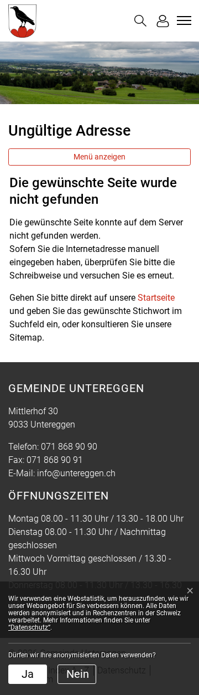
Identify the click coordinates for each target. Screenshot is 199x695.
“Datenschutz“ (29, 627)
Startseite (156, 297)
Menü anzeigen (99, 156)
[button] (140, 20)
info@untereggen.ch (76, 473)
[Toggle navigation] (182, 20)
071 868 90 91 (55, 460)
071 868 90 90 (69, 446)
